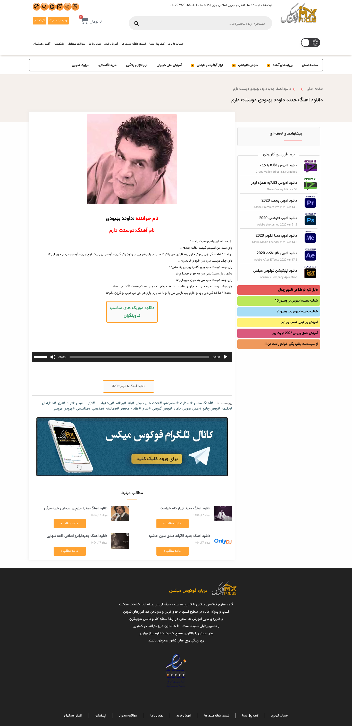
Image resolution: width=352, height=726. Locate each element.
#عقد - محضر (131, 409)
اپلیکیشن (59, 44)
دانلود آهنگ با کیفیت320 (128, 386)
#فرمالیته (112, 409)
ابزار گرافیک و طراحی (210, 65)
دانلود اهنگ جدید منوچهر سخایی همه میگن (75, 508)
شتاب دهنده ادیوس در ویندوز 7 (297, 311)
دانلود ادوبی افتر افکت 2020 (277, 253)
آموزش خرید (111, 44)
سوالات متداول (76, 44)
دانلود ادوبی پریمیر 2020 (279, 201)
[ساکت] (52, 357)
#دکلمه (227, 409)
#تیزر (61, 403)
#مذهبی (98, 409)
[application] (132, 357)
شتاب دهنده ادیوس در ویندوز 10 (296, 300)
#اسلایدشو (171, 403)
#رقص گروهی (162, 409)
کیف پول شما (157, 44)
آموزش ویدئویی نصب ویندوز (299, 322)
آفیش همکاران (41, 44)
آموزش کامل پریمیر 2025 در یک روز (295, 333)
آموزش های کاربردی (169, 65)
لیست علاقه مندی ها (134, 44)
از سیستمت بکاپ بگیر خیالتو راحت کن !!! (291, 344)
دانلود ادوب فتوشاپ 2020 (278, 218)
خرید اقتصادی (107, 65)
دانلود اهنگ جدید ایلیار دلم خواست (185, 508)
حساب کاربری (175, 44)
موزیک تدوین (80, 65)
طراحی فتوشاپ (248, 65)
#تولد (70, 403)
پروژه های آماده (283, 65)
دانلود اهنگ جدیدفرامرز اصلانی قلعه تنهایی (77, 536)
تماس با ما (95, 44)
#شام (147, 409)
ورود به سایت (58, 20)
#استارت (186, 403)
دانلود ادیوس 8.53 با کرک (278, 165)
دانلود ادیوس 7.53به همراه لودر (274, 183)
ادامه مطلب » (172, 523)
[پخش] (225, 357)
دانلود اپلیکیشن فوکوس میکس (275, 271)
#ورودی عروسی (64, 409)
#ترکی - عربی (85, 403)
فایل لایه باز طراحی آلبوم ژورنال (298, 290)
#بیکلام (121, 403)
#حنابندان (49, 403)
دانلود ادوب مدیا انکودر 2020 (276, 236)
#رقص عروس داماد (188, 409)
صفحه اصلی (310, 65)
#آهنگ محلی (203, 403)
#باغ (131, 403)
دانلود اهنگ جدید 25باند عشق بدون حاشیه (179, 536)
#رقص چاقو (211, 409)
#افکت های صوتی (149, 403)
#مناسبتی (83, 409)
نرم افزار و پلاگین (136, 65)
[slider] (41, 356)
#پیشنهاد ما (105, 403)
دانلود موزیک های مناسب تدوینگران (132, 312)
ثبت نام (40, 20)
